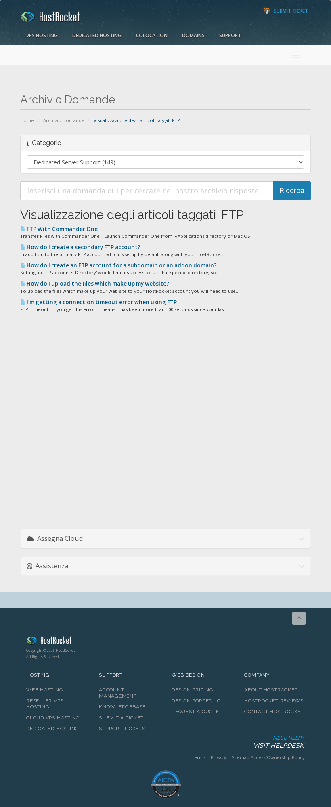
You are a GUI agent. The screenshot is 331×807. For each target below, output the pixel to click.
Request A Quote (195, 712)
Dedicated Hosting (97, 35)
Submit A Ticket (121, 718)
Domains (193, 35)
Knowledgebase (122, 707)
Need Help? (278, 742)
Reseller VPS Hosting (44, 704)
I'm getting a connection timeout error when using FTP (101, 302)
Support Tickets (122, 728)
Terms (198, 757)
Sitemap (240, 757)
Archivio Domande (63, 120)
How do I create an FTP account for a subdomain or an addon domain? (121, 265)
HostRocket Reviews (274, 701)
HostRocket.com (165, 642)
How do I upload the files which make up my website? (97, 283)
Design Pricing (193, 690)
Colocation (152, 35)
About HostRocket (270, 690)
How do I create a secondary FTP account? (82, 247)
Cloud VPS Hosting (53, 718)
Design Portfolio (196, 701)
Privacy (218, 757)
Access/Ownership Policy (278, 757)
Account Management (118, 693)
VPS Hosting (42, 35)
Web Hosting (44, 690)
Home (27, 120)
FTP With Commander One (61, 229)
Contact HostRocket (274, 712)
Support (230, 35)
